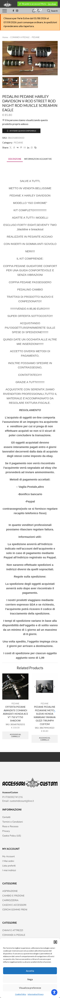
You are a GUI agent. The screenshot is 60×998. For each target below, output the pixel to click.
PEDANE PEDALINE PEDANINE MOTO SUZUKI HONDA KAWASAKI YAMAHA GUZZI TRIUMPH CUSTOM (45, 715)
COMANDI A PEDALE (20, 37)
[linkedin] (28, 147)
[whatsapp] (32, 147)
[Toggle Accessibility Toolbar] (54, 992)
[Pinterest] (21, 147)
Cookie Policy (20, 994)
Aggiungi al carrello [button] (15, 735)
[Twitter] (10, 147)
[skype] (35, 147)
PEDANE (36, 37)
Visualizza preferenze (30, 987)
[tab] (15, 159)
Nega (30, 979)
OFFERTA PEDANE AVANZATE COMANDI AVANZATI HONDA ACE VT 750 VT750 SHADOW (15, 713)
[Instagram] (17, 11)
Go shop (52, 3)
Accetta (30, 970)
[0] (32, 10)
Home (5, 37)
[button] (55, 942)
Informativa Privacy (36, 994)
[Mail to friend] (24, 147)
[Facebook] (13, 11)
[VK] (17, 147)
